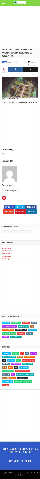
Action (33, 353)
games (20, 357)
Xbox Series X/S (8, 371)
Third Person (29, 357)
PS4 (4, 360)
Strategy (6, 364)
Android (15, 353)
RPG (18, 360)
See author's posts (11, 190)
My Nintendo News (9, 333)
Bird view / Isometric (22, 371)
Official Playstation (9, 326)
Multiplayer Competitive (23, 381)
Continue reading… (8, 150)
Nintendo (11, 360)
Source (4, 154)
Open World (16, 364)
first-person (22, 378)
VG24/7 (34, 323)
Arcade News (7, 185)
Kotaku (29, 333)
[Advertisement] (20, 23)
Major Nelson (23, 326)
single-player (27, 364)
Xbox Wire (21, 333)
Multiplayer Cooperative (25, 374)
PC (13, 374)
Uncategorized (21, 330)
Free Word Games (7, 251)
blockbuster (7, 381)
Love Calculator (6, 256)
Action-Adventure (9, 357)
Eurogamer (32, 330)
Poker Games (6, 253)
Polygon (4, 62)
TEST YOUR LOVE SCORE (20, 461)
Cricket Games (6, 248)
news (4, 378)
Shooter (12, 378)
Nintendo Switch (28, 360)
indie (4, 367)
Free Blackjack (6, 259)
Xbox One (6, 374)
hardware (6, 353)
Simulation (24, 367)
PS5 (27, 353)
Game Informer (16, 337)
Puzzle (5, 385)
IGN (32, 326)
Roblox (5, 337)
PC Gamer (26, 323)
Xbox (10, 367)
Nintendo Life (16, 323)
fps (22, 353)
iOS (16, 367)
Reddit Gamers (8, 330)
